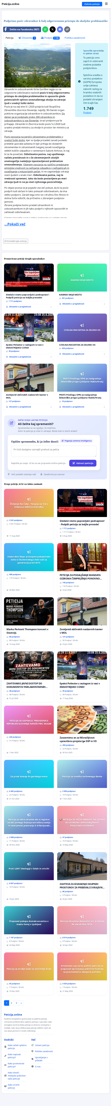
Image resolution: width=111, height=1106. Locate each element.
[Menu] (106, 4)
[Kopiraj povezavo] (67, 29)
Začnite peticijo (92, 4)
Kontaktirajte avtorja (17, 241)
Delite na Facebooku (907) (24, 29)
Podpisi (51, 37)
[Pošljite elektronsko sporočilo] (60, 29)
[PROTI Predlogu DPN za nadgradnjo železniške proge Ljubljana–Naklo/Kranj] (82, 387)
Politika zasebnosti (75, 37)
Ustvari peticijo (84, 463)
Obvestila (28, 37)
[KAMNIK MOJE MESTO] (82, 285)
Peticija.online (10, 4)
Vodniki (9, 1039)
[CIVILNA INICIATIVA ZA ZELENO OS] (82, 335)
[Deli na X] (53, 29)
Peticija (9, 37)
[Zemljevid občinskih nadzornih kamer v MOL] (29, 387)
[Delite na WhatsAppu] (45, 29)
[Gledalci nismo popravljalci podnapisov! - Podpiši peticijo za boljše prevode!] (29, 287)
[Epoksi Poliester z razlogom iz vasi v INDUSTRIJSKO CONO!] (29, 337)
